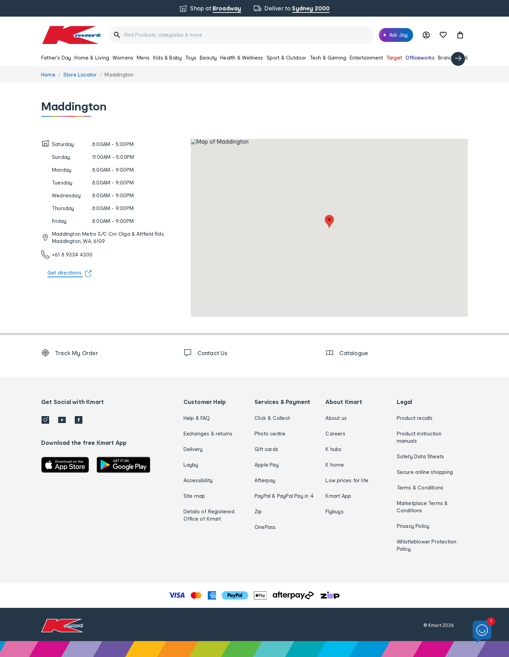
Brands (446, 58)
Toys (190, 58)
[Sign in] (426, 35)
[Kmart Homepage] (71, 35)
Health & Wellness (241, 58)
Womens (123, 58)
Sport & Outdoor (286, 58)
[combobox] (241, 35)
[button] (460, 35)
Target (394, 58)
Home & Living (91, 58)
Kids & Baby (167, 58)
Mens (143, 58)
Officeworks (420, 58)
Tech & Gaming (328, 58)
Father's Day (56, 58)
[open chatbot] (482, 632)
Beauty (208, 58)
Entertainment (366, 58)
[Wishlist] (443, 35)
